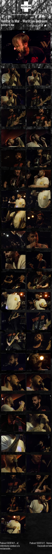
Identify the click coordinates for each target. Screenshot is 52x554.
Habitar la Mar (7, 25)
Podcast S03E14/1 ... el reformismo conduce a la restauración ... (10, 545)
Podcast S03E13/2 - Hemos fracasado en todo (41, 544)
